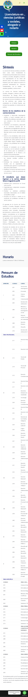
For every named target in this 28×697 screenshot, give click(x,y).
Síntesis (14, 43)
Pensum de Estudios (14, 54)
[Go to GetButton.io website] (24, 695)
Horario (14, 48)
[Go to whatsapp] (24, 693)
